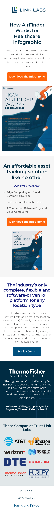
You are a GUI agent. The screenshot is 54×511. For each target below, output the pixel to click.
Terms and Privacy (27, 505)
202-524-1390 (27, 498)
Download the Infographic (27, 76)
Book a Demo (27, 351)
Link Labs (27, 491)
